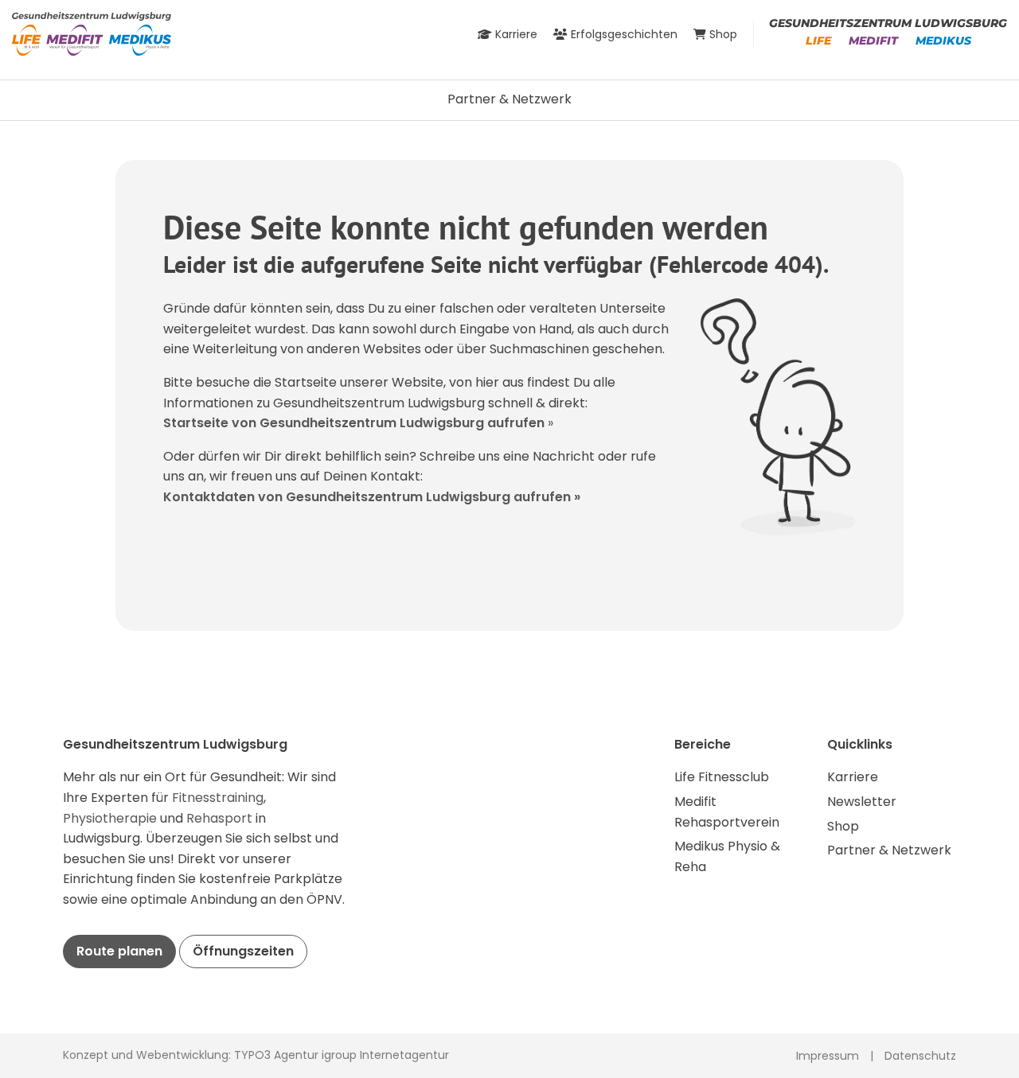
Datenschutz (920, 1056)
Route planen (119, 951)
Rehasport (221, 818)
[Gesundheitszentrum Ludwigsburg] (91, 33)
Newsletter (861, 801)
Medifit (873, 40)
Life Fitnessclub (721, 777)
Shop (843, 826)
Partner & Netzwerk (509, 99)
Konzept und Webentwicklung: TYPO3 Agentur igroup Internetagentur (256, 1055)
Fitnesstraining (218, 797)
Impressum (827, 1056)
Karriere (852, 777)
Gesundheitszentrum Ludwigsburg (888, 23)
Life (818, 40)
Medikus (943, 40)
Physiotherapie (111, 818)
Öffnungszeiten (243, 951)
